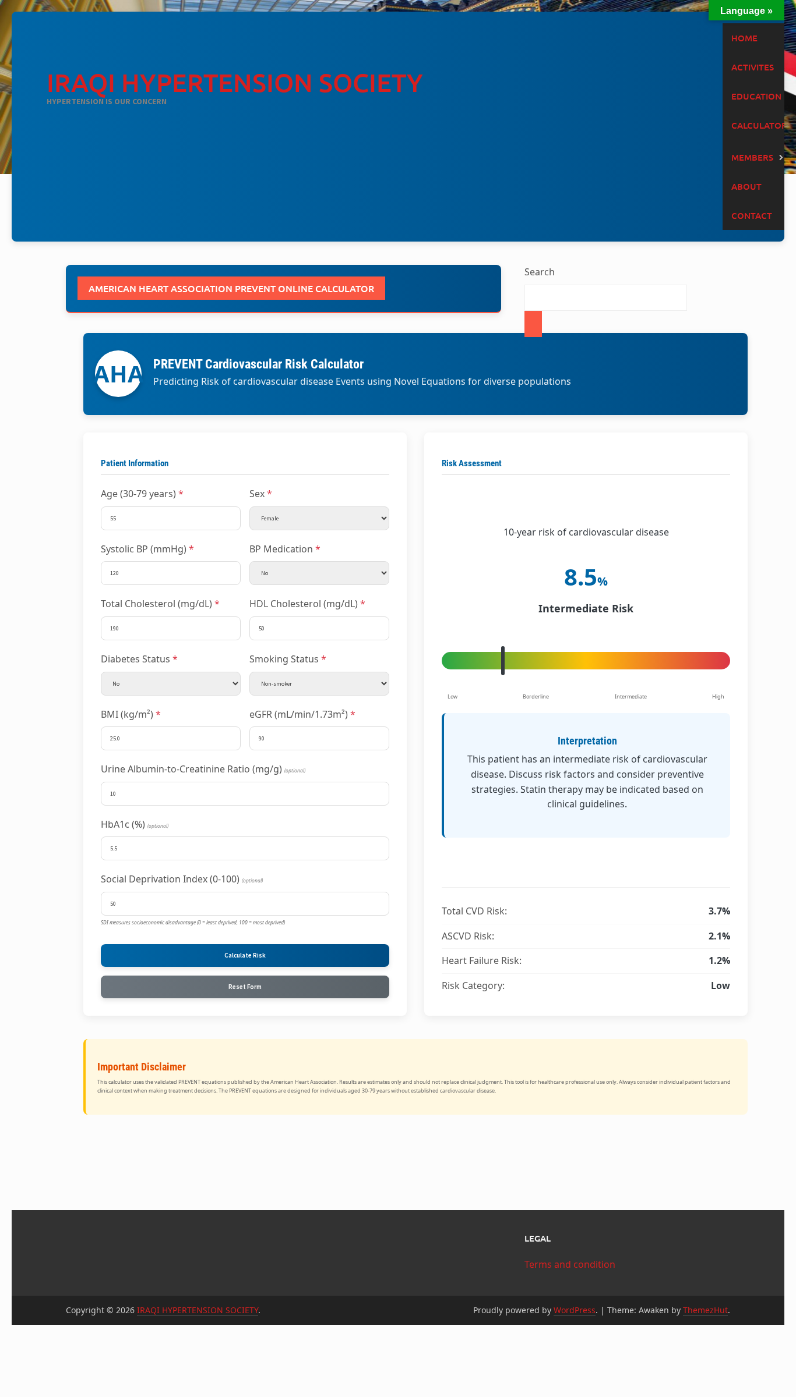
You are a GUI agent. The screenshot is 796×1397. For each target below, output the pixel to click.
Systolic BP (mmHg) (143, 549)
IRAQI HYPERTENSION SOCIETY (235, 82)
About (746, 186)
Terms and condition (569, 1264)
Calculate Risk (245, 955)
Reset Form (245, 987)
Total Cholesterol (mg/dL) (156, 603)
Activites (752, 67)
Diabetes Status (135, 659)
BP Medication (281, 549)
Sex (257, 493)
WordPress (575, 1310)
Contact (751, 215)
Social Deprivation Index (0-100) (182, 879)
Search (539, 271)
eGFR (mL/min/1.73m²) (298, 714)
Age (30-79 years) (138, 493)
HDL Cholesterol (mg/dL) (303, 603)
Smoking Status (284, 659)
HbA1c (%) (134, 824)
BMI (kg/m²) (127, 714)
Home (744, 38)
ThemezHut (705, 1310)
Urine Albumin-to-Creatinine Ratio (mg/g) (203, 769)
